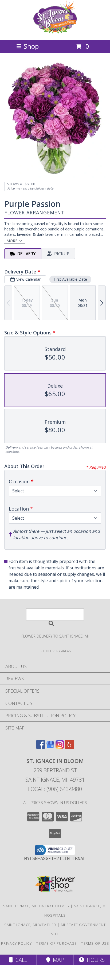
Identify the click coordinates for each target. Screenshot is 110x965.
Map (57, 959)
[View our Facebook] (40, 747)
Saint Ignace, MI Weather (30, 924)
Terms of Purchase (56, 943)
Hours (94, 959)
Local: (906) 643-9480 (55, 789)
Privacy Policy (16, 943)
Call (20, 959)
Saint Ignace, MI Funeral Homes (36, 906)
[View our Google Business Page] (50, 747)
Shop (31, 46)
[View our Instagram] (60, 747)
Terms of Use (95, 943)
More (11, 240)
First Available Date (70, 279)
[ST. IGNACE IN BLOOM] (55, 31)
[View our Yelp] (69, 747)
